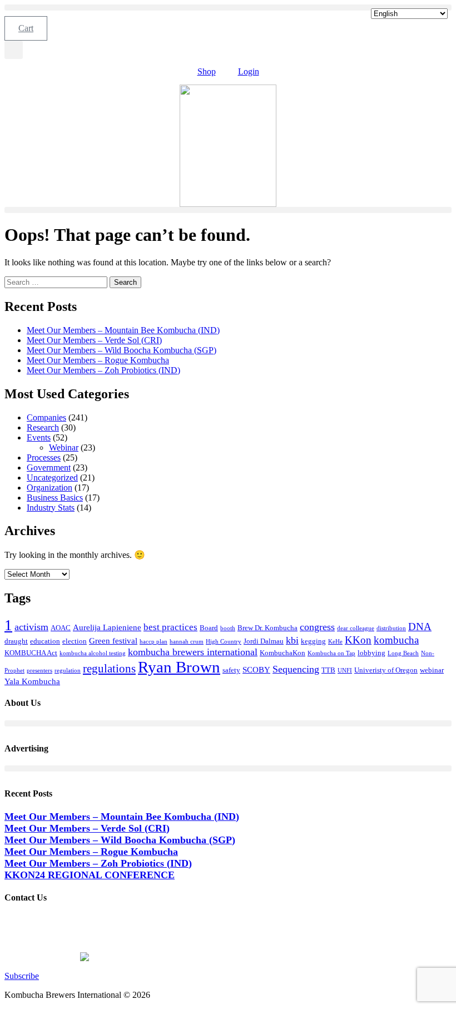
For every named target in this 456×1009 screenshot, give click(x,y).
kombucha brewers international (192, 651)
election (74, 641)
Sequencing (295, 669)
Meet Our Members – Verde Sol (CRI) (94, 340)
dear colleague (355, 628)
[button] (228, 7)
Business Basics (55, 497)
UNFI (345, 670)
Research (43, 427)
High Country (223, 642)
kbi (292, 640)
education (45, 641)
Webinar (63, 447)
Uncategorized (52, 477)
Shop (206, 71)
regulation (67, 670)
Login (248, 71)
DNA (420, 626)
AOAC (61, 628)
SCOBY (256, 669)
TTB (328, 670)
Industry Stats (51, 507)
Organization (49, 487)
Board (209, 628)
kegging (313, 641)
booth (227, 628)
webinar (432, 670)
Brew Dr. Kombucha (267, 628)
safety (231, 670)
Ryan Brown (179, 667)
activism (31, 626)
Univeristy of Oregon (386, 670)
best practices (170, 627)
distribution (391, 628)
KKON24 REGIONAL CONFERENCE (89, 875)
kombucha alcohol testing (93, 653)
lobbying (371, 653)
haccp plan (153, 642)
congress (317, 626)
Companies (46, 417)
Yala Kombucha (32, 681)
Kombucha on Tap (331, 653)
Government (49, 467)
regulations (109, 668)
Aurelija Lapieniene (107, 627)
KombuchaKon (282, 653)
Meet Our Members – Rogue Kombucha (98, 360)
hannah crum (187, 642)
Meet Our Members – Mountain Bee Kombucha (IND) (123, 330)
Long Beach (403, 653)
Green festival (113, 640)
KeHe (335, 642)
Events (39, 437)
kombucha (396, 640)
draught (16, 641)
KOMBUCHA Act (30, 653)
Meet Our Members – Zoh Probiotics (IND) (103, 370)
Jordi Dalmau (264, 641)
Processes (44, 457)
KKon (358, 640)
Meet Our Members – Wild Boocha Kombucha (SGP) (121, 350)
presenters (39, 670)
